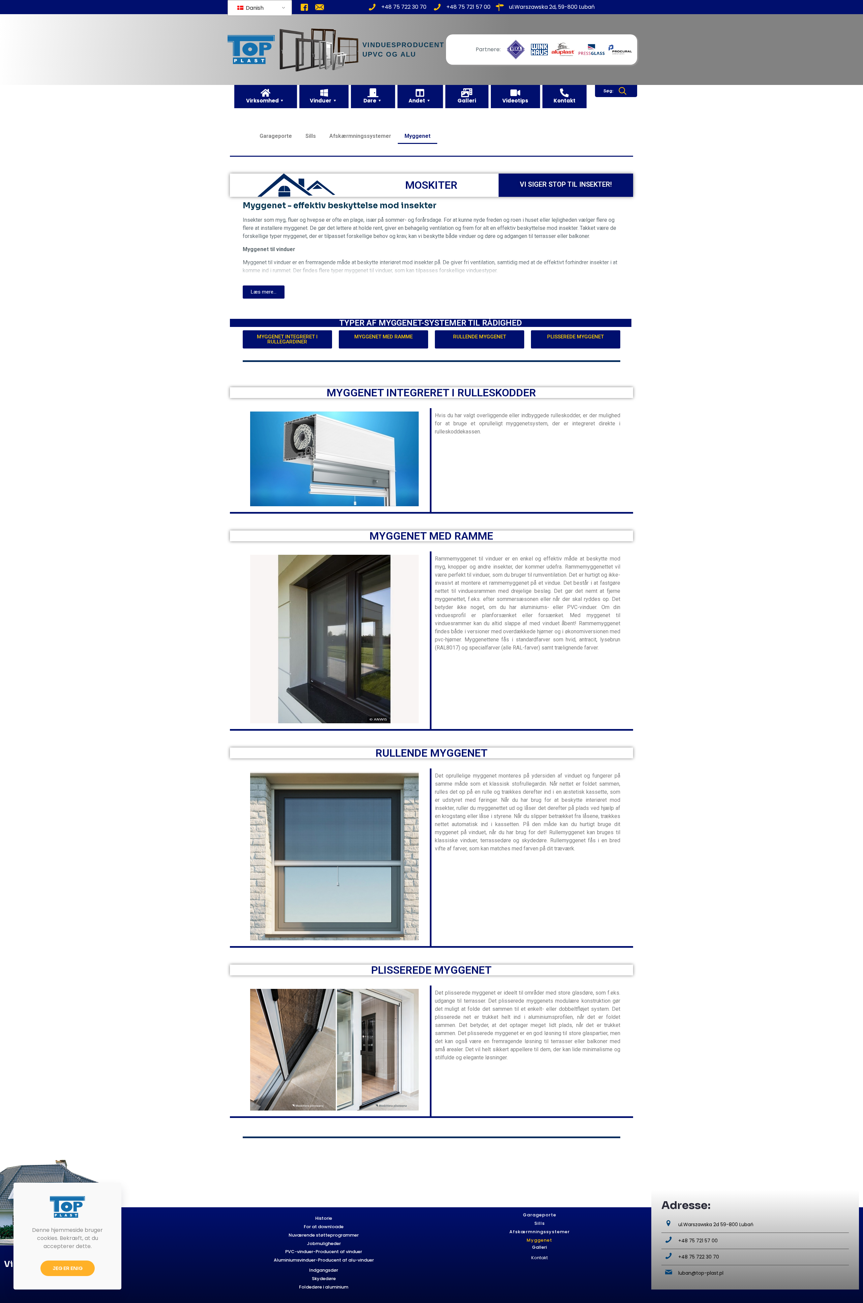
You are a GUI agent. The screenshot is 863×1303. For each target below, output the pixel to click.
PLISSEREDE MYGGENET (431, 970)
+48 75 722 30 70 (698, 1256)
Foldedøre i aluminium (323, 1287)
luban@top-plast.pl (700, 1273)
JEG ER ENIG (68, 1268)
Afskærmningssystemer (360, 136)
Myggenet (417, 136)
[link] (516, 49)
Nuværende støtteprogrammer (324, 1235)
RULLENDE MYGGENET (431, 753)
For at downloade (324, 1226)
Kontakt (539, 1257)
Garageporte (276, 136)
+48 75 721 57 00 (698, 1240)
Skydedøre (324, 1278)
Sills (310, 136)
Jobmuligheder (324, 1243)
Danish (254, 8)
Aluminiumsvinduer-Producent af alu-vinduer (324, 1260)
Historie (323, 1218)
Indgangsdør (323, 1270)
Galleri (539, 1247)
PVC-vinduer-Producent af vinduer (323, 1251)
